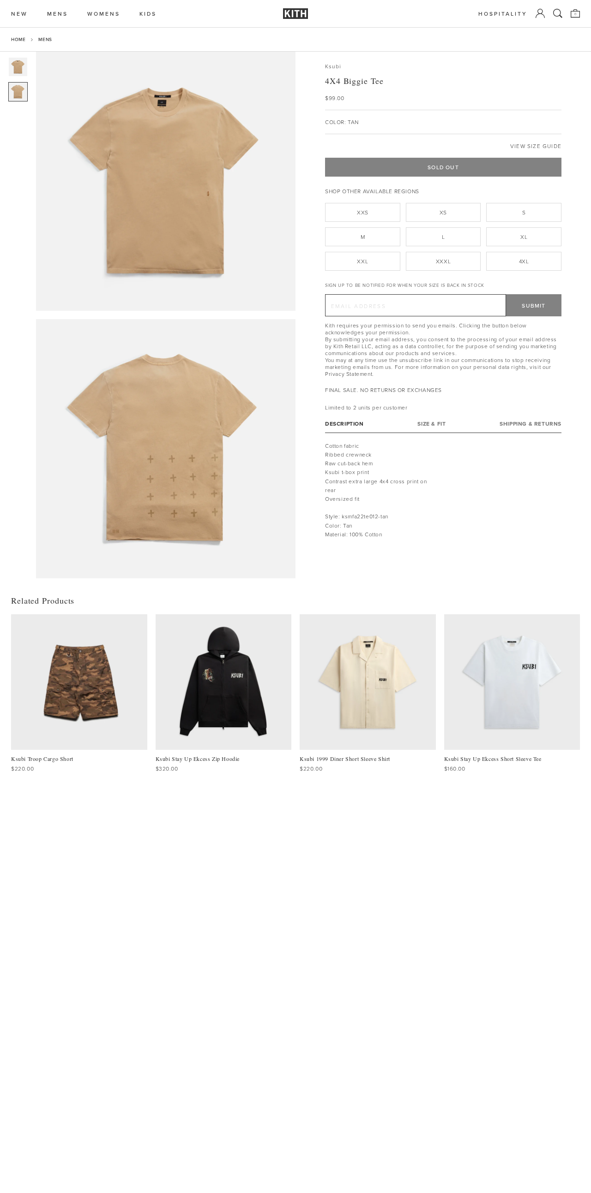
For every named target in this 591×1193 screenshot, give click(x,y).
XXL (362, 261)
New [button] (19, 13)
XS (443, 212)
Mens (45, 39)
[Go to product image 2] (18, 91)
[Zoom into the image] (166, 181)
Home (18, 39)
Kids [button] (148, 13)
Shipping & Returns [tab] (530, 423)
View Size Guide (535, 145)
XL (523, 237)
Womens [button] (103, 13)
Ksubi (333, 66)
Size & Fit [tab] (431, 423)
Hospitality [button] (502, 13)
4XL (524, 261)
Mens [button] (57, 13)
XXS (362, 212)
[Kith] (295, 13)
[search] (557, 13)
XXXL (443, 261)
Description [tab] (344, 423)
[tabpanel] (443, 489)
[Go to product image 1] (18, 67)
